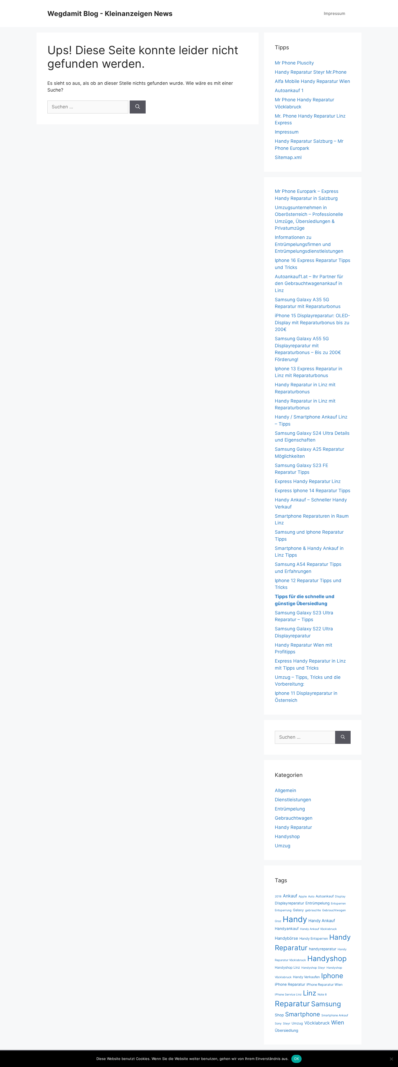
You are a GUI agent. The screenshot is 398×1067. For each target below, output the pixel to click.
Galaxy (298, 910)
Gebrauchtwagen (293, 818)
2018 (278, 896)
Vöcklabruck (317, 1023)
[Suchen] (138, 106)
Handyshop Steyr (313, 967)
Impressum (334, 13)
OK (296, 1058)
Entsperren (338, 903)
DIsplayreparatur (289, 903)
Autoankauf (325, 896)
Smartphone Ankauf (334, 1015)
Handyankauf (287, 928)
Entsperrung (283, 910)
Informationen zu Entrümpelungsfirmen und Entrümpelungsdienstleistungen (309, 244)
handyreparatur (322, 949)
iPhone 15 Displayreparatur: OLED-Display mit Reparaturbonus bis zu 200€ (312, 322)
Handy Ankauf (321, 920)
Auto (311, 896)
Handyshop (287, 836)
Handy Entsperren (313, 938)
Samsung (326, 1004)
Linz (309, 993)
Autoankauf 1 (289, 90)
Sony (278, 1023)
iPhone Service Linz (288, 994)
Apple (303, 896)
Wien (337, 1022)
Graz (278, 921)
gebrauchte (313, 910)
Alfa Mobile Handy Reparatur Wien (312, 81)
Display (340, 896)
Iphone (332, 976)
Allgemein (285, 790)
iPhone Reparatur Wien (324, 984)
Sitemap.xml (288, 157)
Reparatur (292, 1003)
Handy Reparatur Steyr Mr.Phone (311, 72)
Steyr (286, 1023)
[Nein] (391, 1059)
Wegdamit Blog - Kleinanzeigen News (109, 13)
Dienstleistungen (293, 799)
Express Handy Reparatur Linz (308, 481)
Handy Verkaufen (306, 977)
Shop (279, 1015)
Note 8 (322, 994)
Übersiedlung (286, 1030)
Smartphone (302, 1014)
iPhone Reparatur (290, 984)
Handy (295, 919)
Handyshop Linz (287, 967)
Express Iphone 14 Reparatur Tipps (312, 490)
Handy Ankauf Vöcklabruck (318, 929)
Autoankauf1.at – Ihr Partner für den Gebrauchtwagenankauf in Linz (309, 283)
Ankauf (290, 896)
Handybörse (286, 938)
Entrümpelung (290, 809)
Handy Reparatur (293, 827)
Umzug (282, 845)
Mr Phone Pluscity (294, 63)
